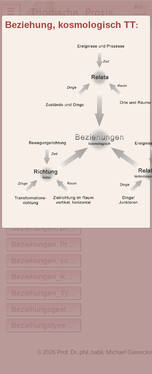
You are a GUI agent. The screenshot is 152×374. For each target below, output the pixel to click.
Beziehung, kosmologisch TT (70, 24)
